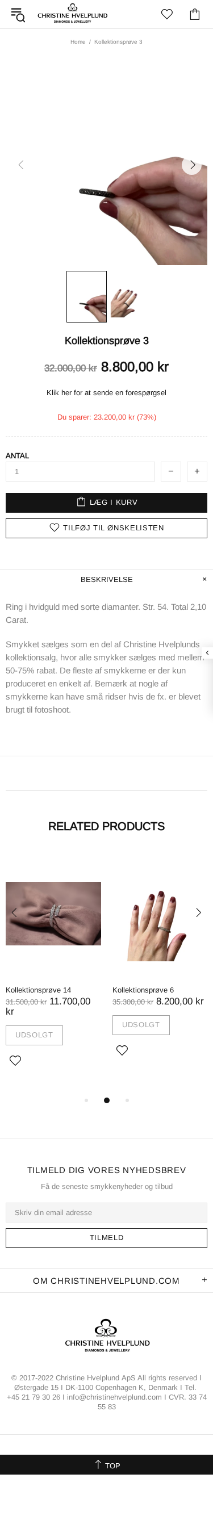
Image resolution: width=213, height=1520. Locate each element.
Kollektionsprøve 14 (38, 990)
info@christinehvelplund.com (114, 1397)
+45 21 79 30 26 (34, 1397)
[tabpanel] (53, 973)
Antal (17, 455)
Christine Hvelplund (72, 14)
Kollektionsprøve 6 (143, 990)
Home (78, 42)
